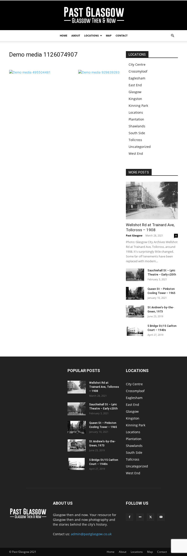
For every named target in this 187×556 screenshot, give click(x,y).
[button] (172, 36)
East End (135, 85)
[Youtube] (161, 517)
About (75, 35)
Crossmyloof (138, 71)
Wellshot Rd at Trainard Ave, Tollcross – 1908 (104, 387)
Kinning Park (138, 105)
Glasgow (135, 92)
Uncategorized (140, 146)
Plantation (136, 119)
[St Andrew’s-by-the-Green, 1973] (135, 311)
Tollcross (135, 140)
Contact (121, 35)
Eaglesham (137, 78)
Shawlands (137, 126)
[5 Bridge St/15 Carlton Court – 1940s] (135, 330)
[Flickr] (140, 517)
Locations (91, 35)
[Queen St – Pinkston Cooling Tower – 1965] (135, 293)
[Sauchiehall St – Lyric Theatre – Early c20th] (135, 274)
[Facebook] (129, 517)
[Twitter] (150, 517)
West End (136, 153)
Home (63, 35)
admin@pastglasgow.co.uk (91, 534)
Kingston (135, 99)
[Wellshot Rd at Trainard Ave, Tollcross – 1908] (152, 200)
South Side (137, 133)
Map (109, 35)
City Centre (137, 64)
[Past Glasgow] (93, 15)
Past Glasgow (134, 235)
